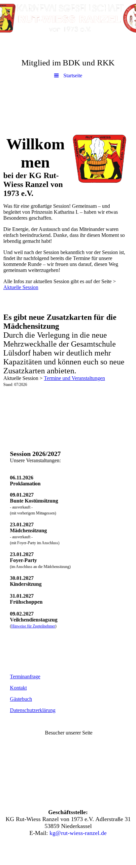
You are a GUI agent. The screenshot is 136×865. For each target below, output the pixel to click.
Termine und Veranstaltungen (74, 378)
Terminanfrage (25, 676)
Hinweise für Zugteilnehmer (33, 626)
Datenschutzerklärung (32, 710)
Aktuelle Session (20, 287)
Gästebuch (21, 699)
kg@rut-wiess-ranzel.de (78, 833)
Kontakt (18, 688)
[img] (68, 18)
